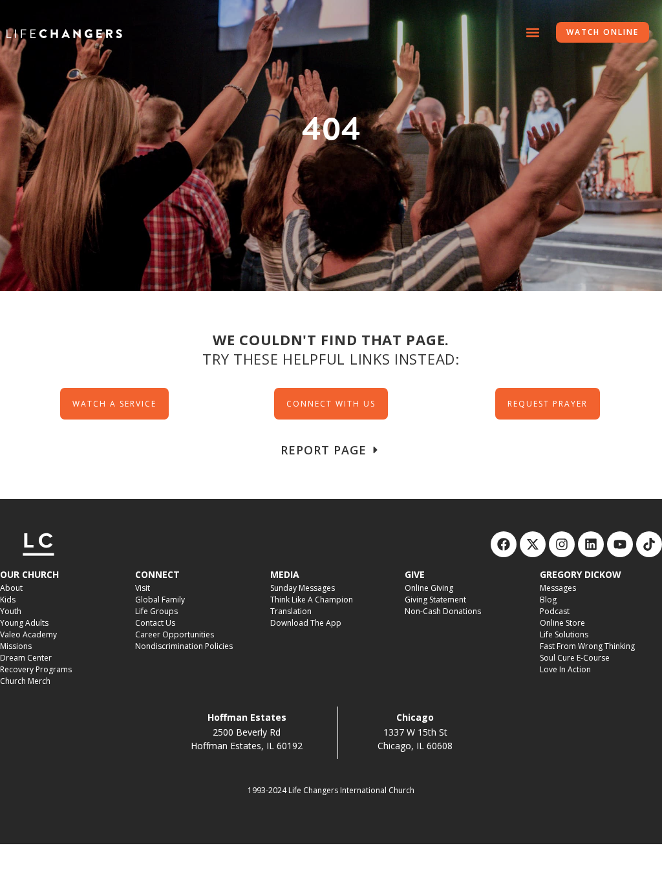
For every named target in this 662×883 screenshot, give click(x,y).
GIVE (415, 574)
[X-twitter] (533, 544)
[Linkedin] (591, 544)
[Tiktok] (649, 544)
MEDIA (284, 574)
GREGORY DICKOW (580, 574)
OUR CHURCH (29, 574)
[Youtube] (620, 544)
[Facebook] (504, 544)
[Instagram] (562, 544)
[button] (532, 32)
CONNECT (157, 574)
